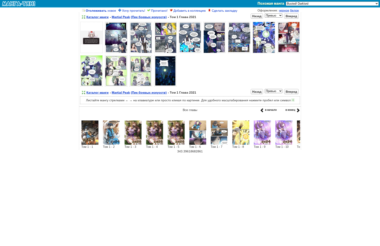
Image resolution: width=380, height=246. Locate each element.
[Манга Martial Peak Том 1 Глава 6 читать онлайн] (197, 143)
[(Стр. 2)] (116, 53)
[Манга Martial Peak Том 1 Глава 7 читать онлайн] (219, 143)
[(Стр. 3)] (140, 53)
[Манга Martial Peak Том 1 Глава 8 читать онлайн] (240, 143)
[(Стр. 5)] (190, 53)
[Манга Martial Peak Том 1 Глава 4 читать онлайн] (154, 143)
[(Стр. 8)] (264, 53)
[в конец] (297, 111)
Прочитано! (159, 10)
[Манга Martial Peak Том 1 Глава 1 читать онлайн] (90, 143)
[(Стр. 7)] (239, 53)
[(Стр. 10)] (91, 86)
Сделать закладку (224, 10)
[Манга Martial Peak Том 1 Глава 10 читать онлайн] (283, 143)
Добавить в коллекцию (189, 10)
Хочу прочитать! (133, 10)
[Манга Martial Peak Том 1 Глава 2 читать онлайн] (111, 143)
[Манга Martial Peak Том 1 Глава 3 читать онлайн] (133, 143)
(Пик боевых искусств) (149, 17)
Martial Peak (121, 17)
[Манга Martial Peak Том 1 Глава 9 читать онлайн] (262, 143)
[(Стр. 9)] (288, 53)
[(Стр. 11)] (116, 86)
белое (294, 10)
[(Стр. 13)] (165, 86)
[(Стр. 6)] (214, 53)
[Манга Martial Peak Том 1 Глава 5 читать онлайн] (176, 143)
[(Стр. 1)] (91, 53)
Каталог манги (97, 17)
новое (101, 10)
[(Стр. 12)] (140, 86)
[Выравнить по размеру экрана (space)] (83, 17)
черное (284, 10)
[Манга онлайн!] (18, 3)
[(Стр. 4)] (165, 53)
